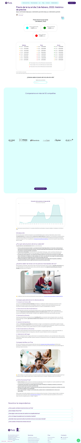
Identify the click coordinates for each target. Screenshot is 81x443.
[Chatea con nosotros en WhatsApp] (78, 440)
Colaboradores (54, 2)
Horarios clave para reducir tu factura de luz (53, 296)
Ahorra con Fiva (26, 2)
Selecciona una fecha (40, 80)
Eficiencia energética (51, 437)
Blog (43, 2)
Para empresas (34, 2)
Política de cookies (3, 441)
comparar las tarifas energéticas (41, 239)
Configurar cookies (9, 441)
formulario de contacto (35, 394)
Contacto (48, 2)
